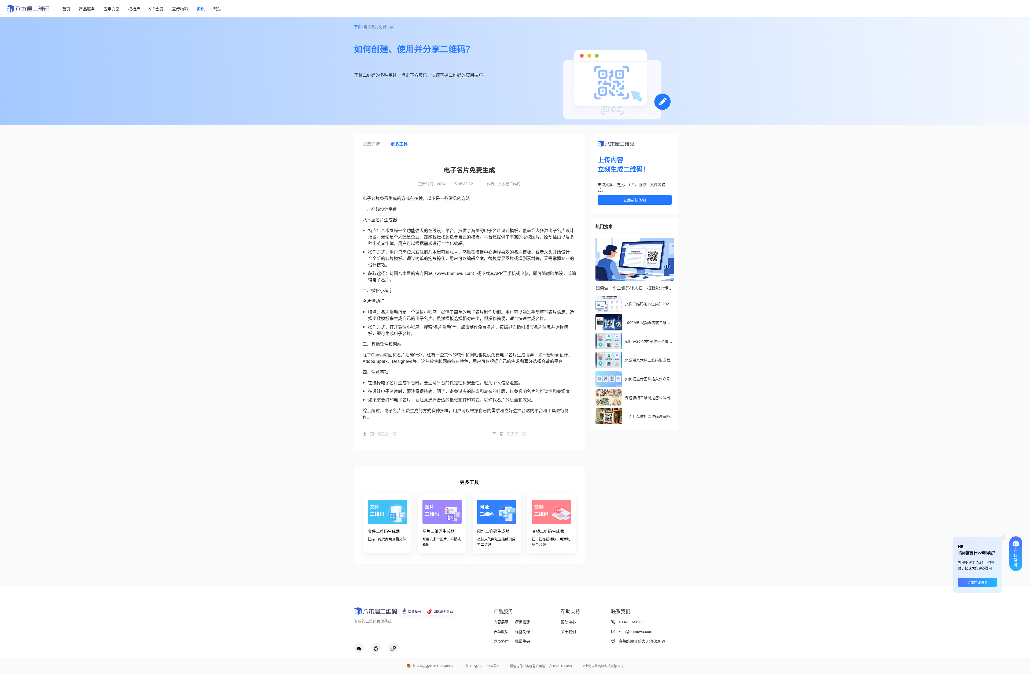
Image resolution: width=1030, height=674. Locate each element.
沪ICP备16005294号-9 (482, 666)
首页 (358, 26)
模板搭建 (522, 621)
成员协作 (501, 641)
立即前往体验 (634, 200)
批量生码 (522, 641)
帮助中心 (568, 621)
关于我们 (568, 631)
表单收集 (501, 631)
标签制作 (522, 631)
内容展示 (501, 621)
